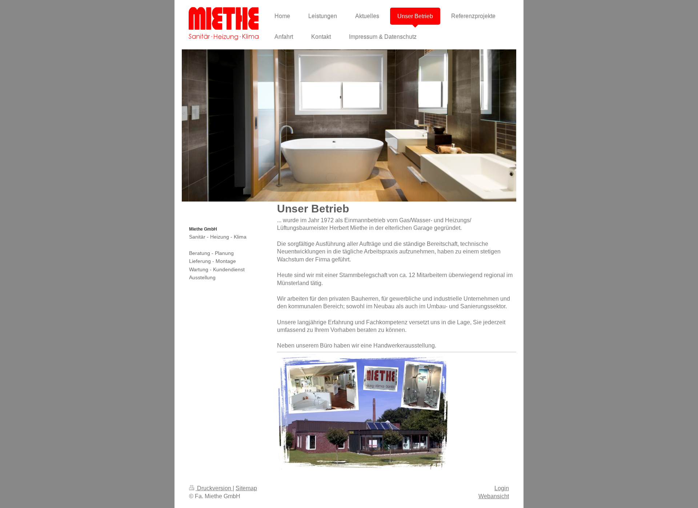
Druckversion (214, 488)
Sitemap (246, 488)
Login (501, 488)
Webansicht (493, 496)
